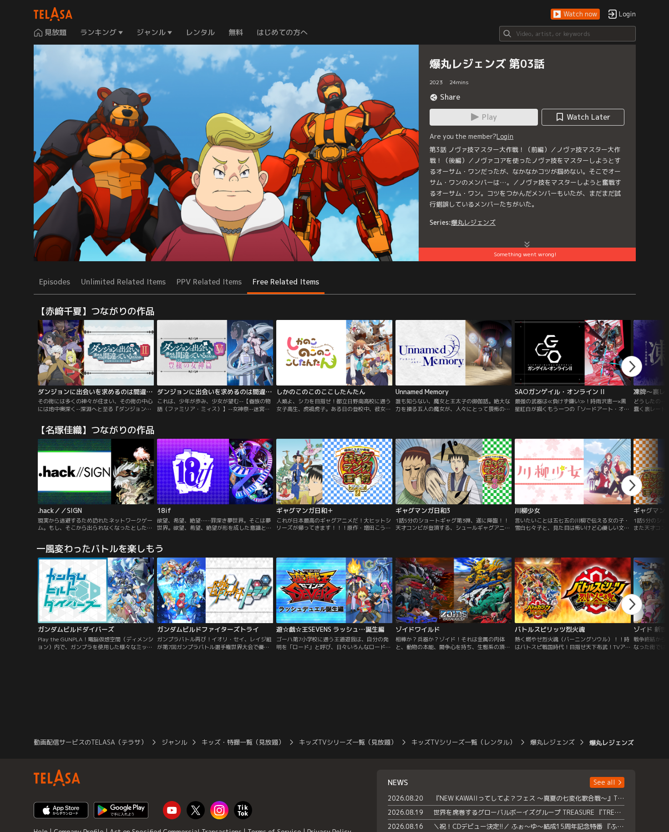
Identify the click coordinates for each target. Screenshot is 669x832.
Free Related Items (286, 282)
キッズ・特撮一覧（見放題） (243, 742)
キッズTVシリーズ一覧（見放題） (348, 742)
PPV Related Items (209, 282)
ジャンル (174, 742)
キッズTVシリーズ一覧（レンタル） (463, 742)
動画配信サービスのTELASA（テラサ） (90, 742)
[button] (575, 14)
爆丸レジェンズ (473, 222)
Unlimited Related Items (123, 282)
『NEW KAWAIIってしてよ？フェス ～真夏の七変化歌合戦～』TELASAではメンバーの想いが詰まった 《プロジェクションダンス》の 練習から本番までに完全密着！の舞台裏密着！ (529, 798)
